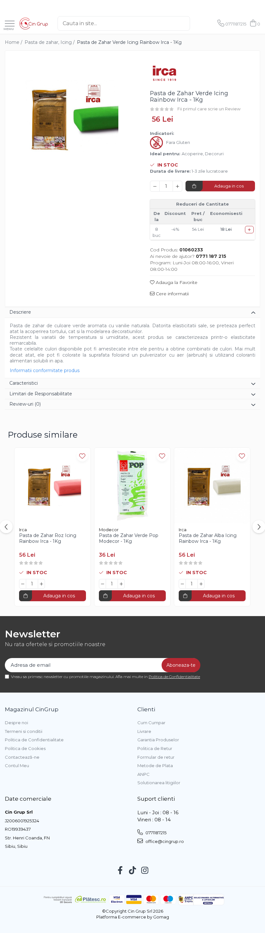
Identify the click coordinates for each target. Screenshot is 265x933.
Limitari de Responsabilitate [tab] (40, 394)
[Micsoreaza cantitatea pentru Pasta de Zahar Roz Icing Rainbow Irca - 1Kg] (22, 584)
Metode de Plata (155, 765)
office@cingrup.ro (164, 841)
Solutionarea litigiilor (158, 782)
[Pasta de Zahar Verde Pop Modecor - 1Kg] (132, 485)
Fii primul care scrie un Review (208, 108)
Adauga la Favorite (175, 282)
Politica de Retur (154, 748)
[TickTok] (132, 871)
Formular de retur (156, 757)
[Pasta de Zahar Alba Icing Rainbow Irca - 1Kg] (212, 485)
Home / (14, 42)
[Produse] (9, 24)
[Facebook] (120, 871)
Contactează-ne (22, 757)
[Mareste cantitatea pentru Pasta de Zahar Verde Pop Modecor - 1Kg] (121, 584)
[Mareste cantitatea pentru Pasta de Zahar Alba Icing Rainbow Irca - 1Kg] (201, 584)
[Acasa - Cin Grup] (33, 23)
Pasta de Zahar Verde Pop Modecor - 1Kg (128, 538)
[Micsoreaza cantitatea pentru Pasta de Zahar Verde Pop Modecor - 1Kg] (102, 584)
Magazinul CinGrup (31, 709)
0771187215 (155, 832)
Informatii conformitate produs (45, 370)
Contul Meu (17, 765)
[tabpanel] (72, 117)
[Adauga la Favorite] (82, 455)
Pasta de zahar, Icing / (50, 42)
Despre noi (16, 722)
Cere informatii (171, 294)
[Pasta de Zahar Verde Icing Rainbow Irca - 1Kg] (72, 117)
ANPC (143, 774)
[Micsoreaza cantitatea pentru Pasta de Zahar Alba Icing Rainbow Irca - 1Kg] (182, 584)
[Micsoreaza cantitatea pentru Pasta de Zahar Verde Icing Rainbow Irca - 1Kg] (155, 186)
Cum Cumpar (151, 722)
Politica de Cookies (25, 748)
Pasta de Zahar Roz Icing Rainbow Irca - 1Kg (47, 538)
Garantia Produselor (158, 739)
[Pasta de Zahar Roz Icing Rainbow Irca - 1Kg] (52, 485)
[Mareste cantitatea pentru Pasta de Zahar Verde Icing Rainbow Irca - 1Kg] (177, 186)
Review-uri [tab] (25, 404)
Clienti (146, 709)
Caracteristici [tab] (23, 383)
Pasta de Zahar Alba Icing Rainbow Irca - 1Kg (208, 538)
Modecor (109, 529)
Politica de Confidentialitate (174, 676)
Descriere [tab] (20, 312)
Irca (23, 529)
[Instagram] (145, 871)
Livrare (144, 731)
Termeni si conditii (23, 731)
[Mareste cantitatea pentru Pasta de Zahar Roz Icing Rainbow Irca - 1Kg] (41, 584)
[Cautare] (197, 23)
